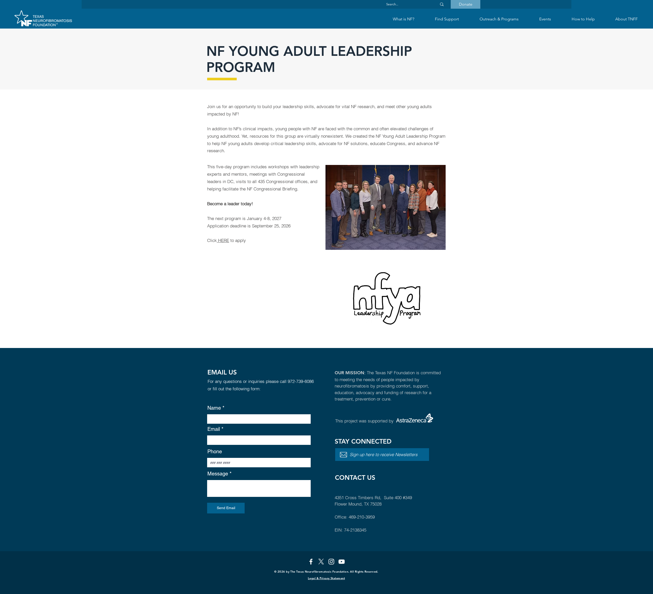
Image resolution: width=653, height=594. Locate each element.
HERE (223, 240)
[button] (446, 19)
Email (213, 429)
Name (214, 407)
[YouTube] (341, 561)
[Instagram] (331, 561)
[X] (321, 561)
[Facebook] (311, 561)
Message (217, 473)
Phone (214, 451)
